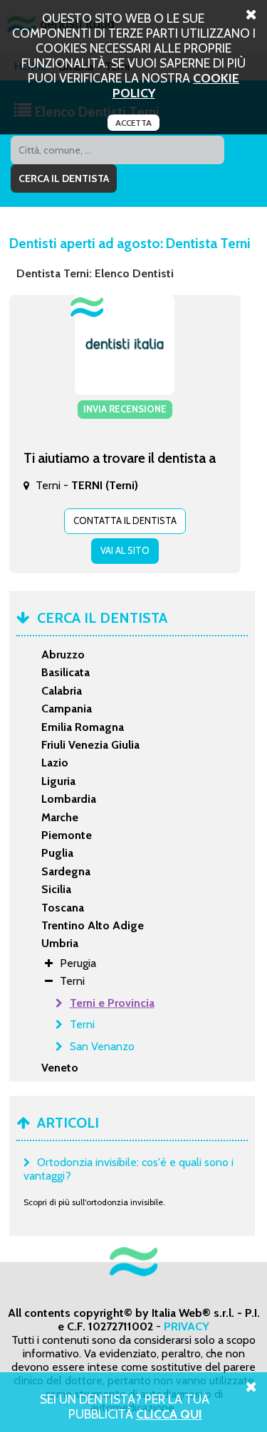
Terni (82, 1024)
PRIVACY (186, 1326)
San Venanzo (102, 1046)
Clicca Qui (169, 1413)
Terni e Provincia (112, 1003)
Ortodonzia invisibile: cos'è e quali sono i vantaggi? (128, 1168)
